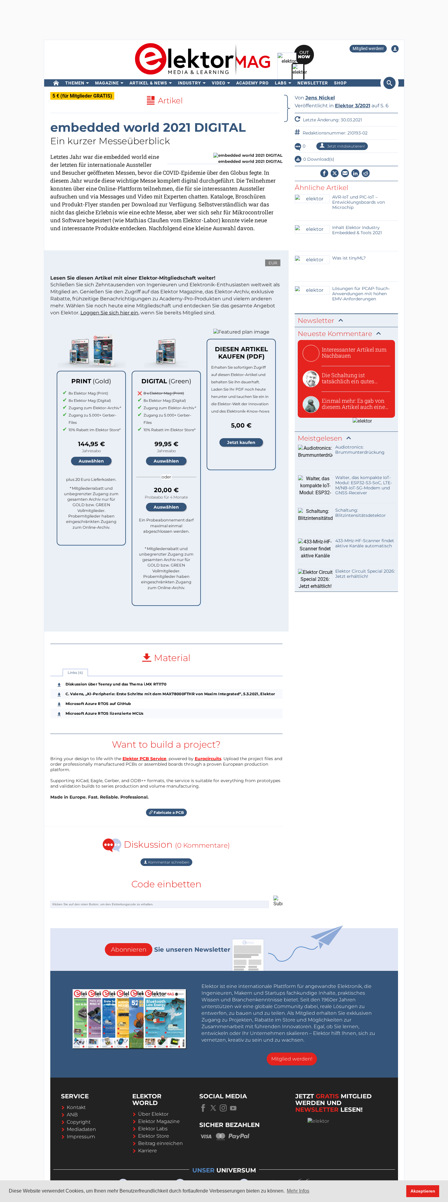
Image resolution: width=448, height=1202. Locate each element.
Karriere (147, 1151)
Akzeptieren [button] (423, 1191)
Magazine (107, 82)
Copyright (79, 1122)
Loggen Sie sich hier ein (109, 313)
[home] (56, 83)
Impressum (81, 1136)
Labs (281, 82)
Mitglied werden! (368, 48)
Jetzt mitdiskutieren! (345, 146)
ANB (72, 1115)
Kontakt (76, 1107)
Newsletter (312, 82)
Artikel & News (148, 82)
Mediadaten (81, 1129)
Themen (74, 82)
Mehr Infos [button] (298, 1190)
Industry (189, 82)
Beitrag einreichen (160, 1143)
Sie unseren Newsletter (170, 949)
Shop (340, 82)
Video (219, 82)
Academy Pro (252, 82)
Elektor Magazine (159, 1121)
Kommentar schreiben (168, 862)
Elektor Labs (153, 1129)
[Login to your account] (395, 48)
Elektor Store (153, 1136)
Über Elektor (153, 1114)
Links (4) (75, 672)
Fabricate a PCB (168, 812)
